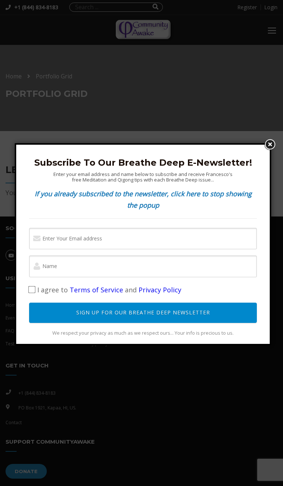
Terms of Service (96, 289)
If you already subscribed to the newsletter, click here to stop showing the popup (143, 199)
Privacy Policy (160, 289)
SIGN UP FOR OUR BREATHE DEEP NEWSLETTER (143, 312)
